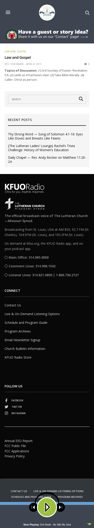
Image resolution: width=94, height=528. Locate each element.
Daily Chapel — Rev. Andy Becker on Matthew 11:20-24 (47, 159)
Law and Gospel (15, 51)
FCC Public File (15, 446)
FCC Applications (17, 451)
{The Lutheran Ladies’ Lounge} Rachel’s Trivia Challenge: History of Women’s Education (41, 148)
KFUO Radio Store (18, 357)
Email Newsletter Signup (22, 340)
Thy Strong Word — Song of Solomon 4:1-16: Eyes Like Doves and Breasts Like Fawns (45, 136)
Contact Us (13, 305)
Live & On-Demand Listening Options (32, 314)
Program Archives (18, 331)
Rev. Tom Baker (14, 64)
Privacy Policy (15, 456)
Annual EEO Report (19, 441)
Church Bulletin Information (25, 348)
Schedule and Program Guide (26, 322)
